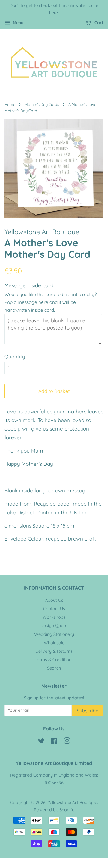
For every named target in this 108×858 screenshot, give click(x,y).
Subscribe (87, 711)
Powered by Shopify (54, 809)
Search (54, 668)
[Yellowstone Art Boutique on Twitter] (41, 742)
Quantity (14, 356)
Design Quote (54, 625)
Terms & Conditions (54, 659)
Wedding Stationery (54, 634)
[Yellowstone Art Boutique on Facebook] (54, 742)
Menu (17, 22)
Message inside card (28, 285)
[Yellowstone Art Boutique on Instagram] (67, 742)
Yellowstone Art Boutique (72, 802)
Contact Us (54, 608)
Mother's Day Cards (42, 104)
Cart (98, 22)
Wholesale (54, 642)
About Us (54, 600)
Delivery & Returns (54, 651)
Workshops (54, 617)
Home (9, 104)
